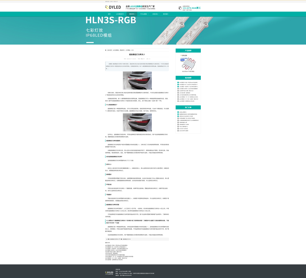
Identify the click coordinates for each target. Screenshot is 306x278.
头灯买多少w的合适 (183, 128)
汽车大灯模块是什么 (183, 126)
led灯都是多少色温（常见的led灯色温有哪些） (116, 245)
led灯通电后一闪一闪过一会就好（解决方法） (116, 258)
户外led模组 (143, 14)
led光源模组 (116, 50)
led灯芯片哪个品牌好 (183, 130)
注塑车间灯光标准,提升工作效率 (185, 116)
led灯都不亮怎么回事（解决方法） (113, 251)
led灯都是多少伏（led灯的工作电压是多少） (116, 247)
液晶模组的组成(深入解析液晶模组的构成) (187, 114)
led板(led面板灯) (182, 112)
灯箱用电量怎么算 (182, 122)
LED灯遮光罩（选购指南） (111, 253)
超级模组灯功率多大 (114, 239)
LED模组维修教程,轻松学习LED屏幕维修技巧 (188, 120)
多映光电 (155, 14)
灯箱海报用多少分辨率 (183, 124)
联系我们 (165, 14)
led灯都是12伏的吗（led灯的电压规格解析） (116, 250)
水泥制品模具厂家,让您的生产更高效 (186, 118)
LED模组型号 (120, 14)
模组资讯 (131, 14)
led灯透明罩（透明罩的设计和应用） (114, 259)
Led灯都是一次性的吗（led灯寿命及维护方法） (117, 248)
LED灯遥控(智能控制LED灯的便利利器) (115, 255)
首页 (109, 14)
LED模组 (128, 50)
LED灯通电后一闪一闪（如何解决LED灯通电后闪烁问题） (119, 256)
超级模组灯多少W (126, 239)
